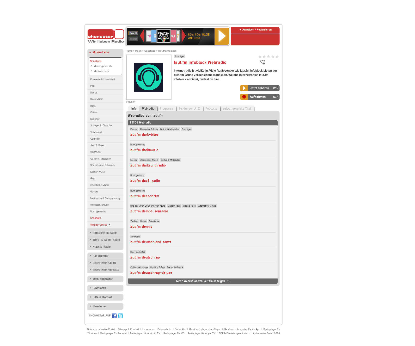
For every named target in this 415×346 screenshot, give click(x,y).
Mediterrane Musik (149, 159)
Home (129, 50)
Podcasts (211, 108)
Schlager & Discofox (101, 125)
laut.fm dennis (141, 226)
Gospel (94, 191)
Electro (133, 129)
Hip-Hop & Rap (137, 251)
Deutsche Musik (175, 267)
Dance (93, 92)
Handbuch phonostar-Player (205, 329)
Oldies (93, 112)
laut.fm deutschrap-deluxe (151, 273)
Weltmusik (95, 152)
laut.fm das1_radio (145, 181)
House (143, 221)
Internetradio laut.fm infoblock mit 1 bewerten (260, 56)
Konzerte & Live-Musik (103, 79)
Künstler (94, 119)
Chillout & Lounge (139, 267)
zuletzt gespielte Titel (237, 108)
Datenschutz (164, 329)
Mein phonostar (103, 279)
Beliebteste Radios (104, 263)
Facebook (114, 315)
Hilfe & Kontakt (102, 297)
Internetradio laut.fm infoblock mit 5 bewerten (277, 56)
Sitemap (122, 329)
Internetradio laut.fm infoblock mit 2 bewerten (264, 56)
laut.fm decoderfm (144, 196)
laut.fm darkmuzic (144, 150)
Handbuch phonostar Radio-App (242, 329)
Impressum (148, 329)
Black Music (96, 99)
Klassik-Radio (101, 246)
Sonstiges (96, 61)
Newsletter (99, 306)
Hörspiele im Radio (104, 233)
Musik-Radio (101, 52)
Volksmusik (96, 132)
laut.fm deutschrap (145, 257)
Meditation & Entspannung (105, 198)
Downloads (99, 288)
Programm (166, 108)
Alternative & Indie (149, 129)
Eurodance (154, 221)
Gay (92, 178)
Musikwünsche (101, 71)
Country (95, 138)
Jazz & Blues (97, 145)
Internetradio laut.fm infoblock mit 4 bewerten (273, 56)
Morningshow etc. (103, 66)
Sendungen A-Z (189, 108)
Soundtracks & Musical (102, 165)
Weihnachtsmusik (99, 204)
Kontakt (134, 329)
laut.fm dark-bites (144, 134)
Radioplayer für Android (113, 333)
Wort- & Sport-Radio (106, 239)
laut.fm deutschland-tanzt (150, 242)
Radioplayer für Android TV (145, 333)
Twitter (120, 315)
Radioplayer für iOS (174, 333)
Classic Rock (189, 205)
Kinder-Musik (97, 171)
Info (133, 108)
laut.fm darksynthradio (148, 165)
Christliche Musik (99, 185)
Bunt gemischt (98, 211)
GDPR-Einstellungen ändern (234, 333)
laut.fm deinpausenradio (149, 211)
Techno (134, 221)
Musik (138, 50)
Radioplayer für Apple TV (201, 333)
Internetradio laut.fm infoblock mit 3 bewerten (269, 56)
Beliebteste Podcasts (106, 270)
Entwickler (180, 329)
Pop (92, 85)
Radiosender (101, 256)
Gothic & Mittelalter (100, 158)
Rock (93, 105)
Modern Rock (174, 205)
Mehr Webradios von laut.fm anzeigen (200, 281)
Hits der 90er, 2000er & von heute (147, 205)
